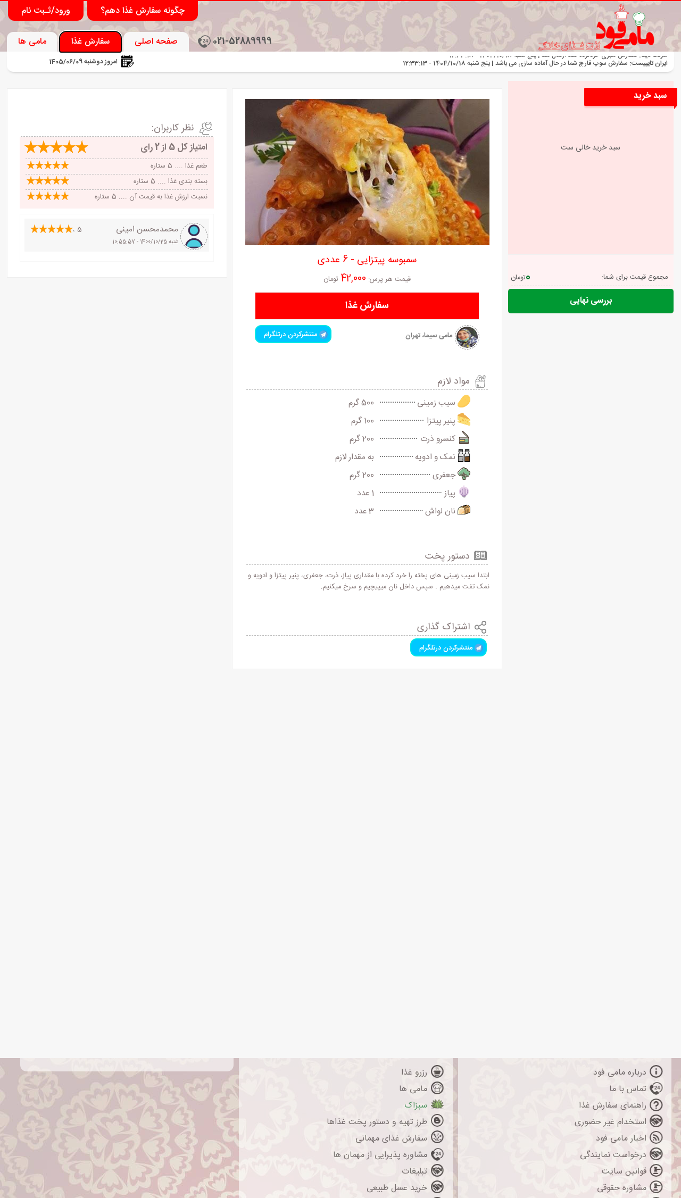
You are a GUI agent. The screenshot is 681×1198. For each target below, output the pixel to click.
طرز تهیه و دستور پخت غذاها (377, 1122)
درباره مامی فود (619, 1073)
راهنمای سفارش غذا (612, 1106)
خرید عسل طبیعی (397, 1188)
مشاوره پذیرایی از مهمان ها (380, 1155)
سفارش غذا (90, 42)
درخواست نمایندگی (613, 1155)
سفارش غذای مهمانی (391, 1139)
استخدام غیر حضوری (610, 1122)
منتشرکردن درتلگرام (291, 334)
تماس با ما (627, 1089)
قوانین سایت (624, 1171)
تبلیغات (414, 1171)
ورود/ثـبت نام (45, 11)
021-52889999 (242, 42)
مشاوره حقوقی (621, 1188)
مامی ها (32, 42)
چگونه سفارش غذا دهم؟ (143, 11)
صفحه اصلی (156, 42)
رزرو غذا (414, 1073)
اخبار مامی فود (621, 1139)
